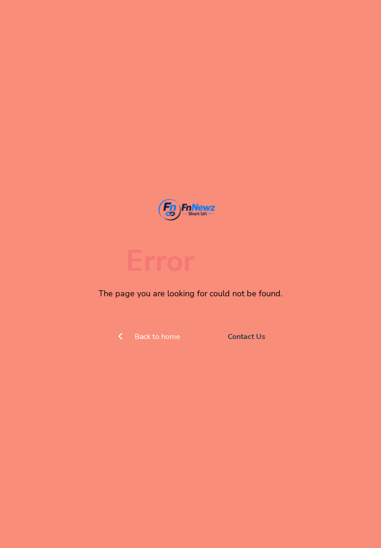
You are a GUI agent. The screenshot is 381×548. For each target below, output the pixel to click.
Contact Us (246, 337)
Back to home (156, 337)
